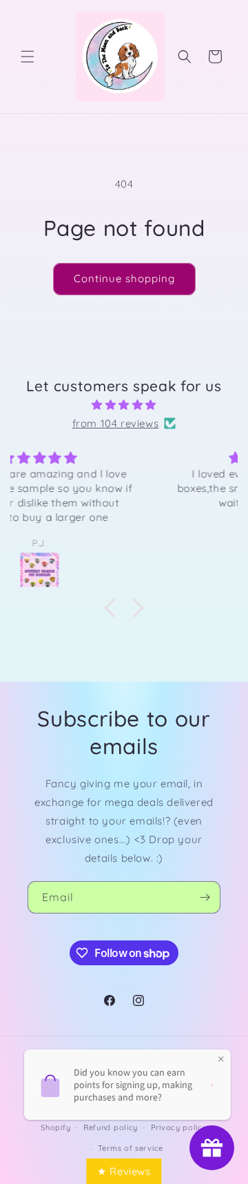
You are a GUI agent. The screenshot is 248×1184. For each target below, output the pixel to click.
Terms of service (130, 1148)
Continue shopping (124, 278)
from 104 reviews (115, 423)
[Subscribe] (204, 897)
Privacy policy (179, 1127)
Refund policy (110, 1127)
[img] (124, 404)
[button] (27, 56)
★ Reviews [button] (123, 1171)
